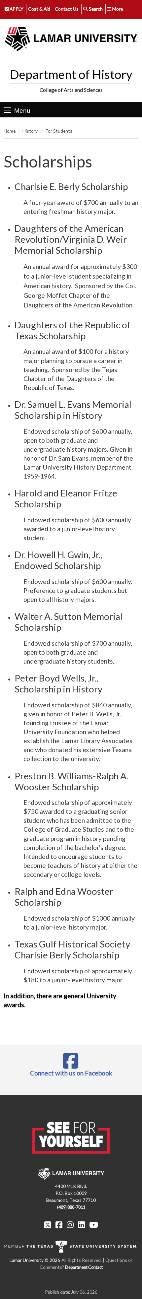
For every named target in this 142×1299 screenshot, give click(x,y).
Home (10, 131)
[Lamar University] (71, 39)
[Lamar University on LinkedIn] (81, 1224)
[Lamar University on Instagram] (70, 1224)
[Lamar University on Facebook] (59, 1224)
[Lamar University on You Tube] (93, 1224)
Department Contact (84, 1267)
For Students (59, 131)
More (117, 9)
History (30, 131)
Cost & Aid (39, 9)
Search (95, 9)
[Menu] (7, 110)
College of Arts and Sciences (71, 90)
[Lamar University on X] (48, 1224)
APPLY (16, 9)
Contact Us (67, 9)
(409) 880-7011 (71, 1207)
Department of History (71, 74)
